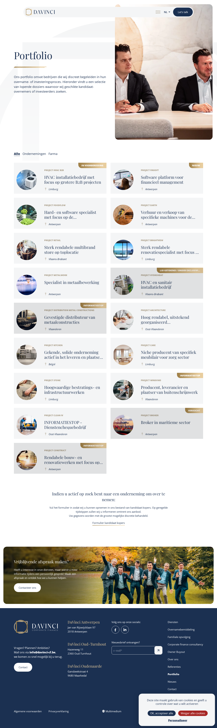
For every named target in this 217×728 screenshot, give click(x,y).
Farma (52, 154)
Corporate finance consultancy (185, 644)
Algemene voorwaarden (28, 711)
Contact (23, 667)
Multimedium (113, 711)
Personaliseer (177, 720)
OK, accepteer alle (161, 713)
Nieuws (172, 681)
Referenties (174, 666)
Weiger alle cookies (193, 713)
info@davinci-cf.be (42, 652)
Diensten (173, 622)
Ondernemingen (34, 154)
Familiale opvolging (179, 637)
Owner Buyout (176, 652)
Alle (17, 154)
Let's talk (183, 12)
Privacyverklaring (58, 711)
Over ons (173, 659)
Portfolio (173, 674)
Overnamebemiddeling (181, 629)
